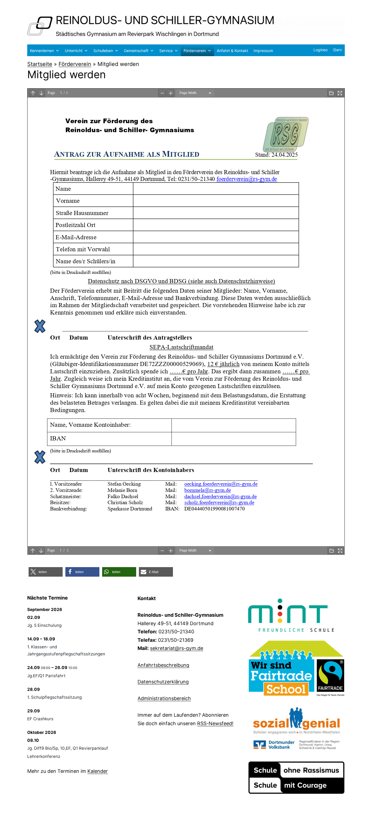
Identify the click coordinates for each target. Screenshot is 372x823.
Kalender (97, 771)
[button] (46, 572)
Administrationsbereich (164, 698)
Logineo (320, 49)
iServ (337, 49)
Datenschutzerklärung (163, 682)
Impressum (263, 50)
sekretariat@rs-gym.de (176, 648)
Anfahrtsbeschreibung (163, 665)
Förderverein (195, 50)
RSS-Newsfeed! (215, 723)
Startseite (39, 64)
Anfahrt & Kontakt (232, 50)
